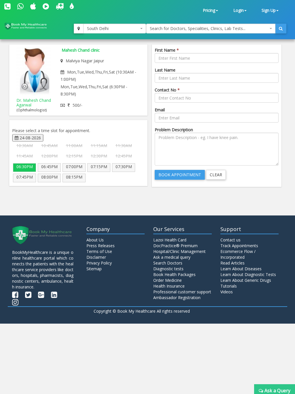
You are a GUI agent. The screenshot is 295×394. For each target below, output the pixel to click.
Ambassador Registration (177, 297)
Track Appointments (239, 245)
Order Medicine (167, 280)
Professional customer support (182, 291)
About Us (95, 240)
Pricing (209, 10)
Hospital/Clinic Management (179, 251)
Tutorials (228, 286)
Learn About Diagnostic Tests (248, 274)
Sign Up (269, 10)
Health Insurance (169, 286)
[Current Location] (79, 28)
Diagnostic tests (168, 268)
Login (238, 10)
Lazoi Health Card (169, 240)
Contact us (230, 240)
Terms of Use (99, 251)
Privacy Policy (99, 263)
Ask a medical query (171, 257)
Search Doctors (167, 263)
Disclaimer (96, 257)
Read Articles (232, 263)
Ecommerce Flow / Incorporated (238, 254)
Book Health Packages (174, 274)
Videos (226, 291)
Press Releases (100, 245)
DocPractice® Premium (175, 245)
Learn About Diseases (241, 268)
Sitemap (94, 268)
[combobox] (114, 28)
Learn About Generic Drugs (245, 280)
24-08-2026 (29, 137)
